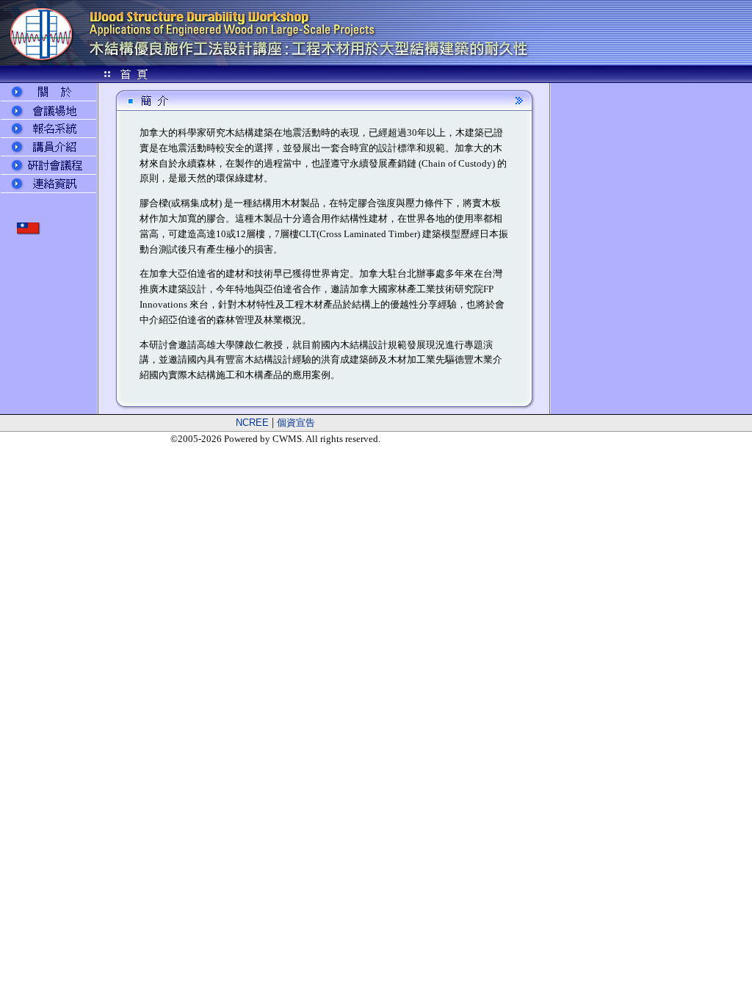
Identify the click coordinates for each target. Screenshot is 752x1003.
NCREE (252, 422)
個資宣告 (296, 422)
